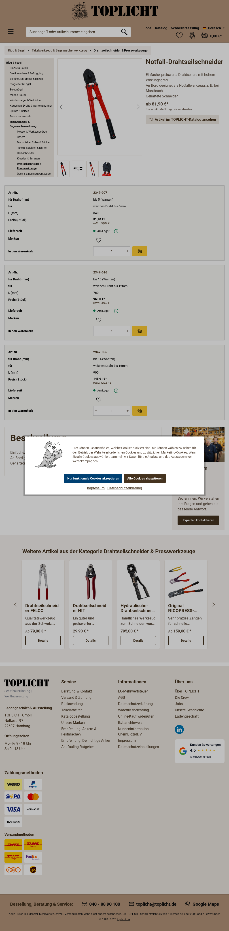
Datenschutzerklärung (124, 488)
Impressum (96, 488)
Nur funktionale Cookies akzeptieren (93, 478)
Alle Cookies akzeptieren (145, 478)
